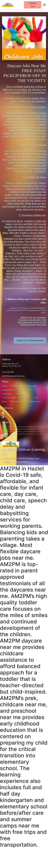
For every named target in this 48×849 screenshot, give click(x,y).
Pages (5, 381)
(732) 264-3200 (8, 372)
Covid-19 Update (9, 398)
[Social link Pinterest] (21, 417)
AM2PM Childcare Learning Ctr (23, 451)
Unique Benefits (9, 390)
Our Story (15, 386)
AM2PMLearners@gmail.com (13, 376)
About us (7, 422)
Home (4, 386)
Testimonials (20, 394)
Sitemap (7, 462)
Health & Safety (30, 386)
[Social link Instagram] (21, 415)
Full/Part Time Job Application (33, 317)
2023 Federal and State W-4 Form (31, 322)
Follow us (7, 407)
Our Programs (25, 390)
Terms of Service (21, 462)
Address (6, 359)
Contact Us (25, 398)
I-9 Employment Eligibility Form (32, 320)
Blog (4, 401)
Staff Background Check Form (33, 324)
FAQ (36, 398)
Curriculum (7, 394)
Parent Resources (17, 401)
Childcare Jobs (34, 401)
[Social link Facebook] (21, 413)
